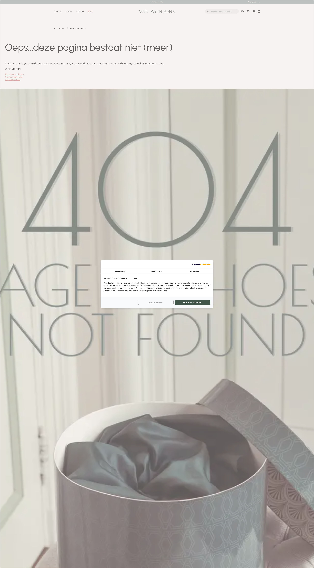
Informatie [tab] (194, 271)
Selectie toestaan (156, 302)
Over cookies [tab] (157, 271)
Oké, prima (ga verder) (192, 302)
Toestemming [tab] (119, 271)
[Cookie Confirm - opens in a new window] (201, 264)
